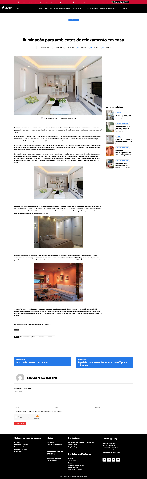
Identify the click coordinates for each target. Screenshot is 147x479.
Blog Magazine (66, 2)
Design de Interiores (20, 449)
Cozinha (119, 112)
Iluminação (73, 19)
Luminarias (50, 337)
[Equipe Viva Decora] (42, 118)
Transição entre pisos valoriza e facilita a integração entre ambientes (122, 129)
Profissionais (18, 451)
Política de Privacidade (54, 458)
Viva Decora (23, 2)
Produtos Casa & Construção (111, 450)
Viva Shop (55, 2)
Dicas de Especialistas (123, 123)
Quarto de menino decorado (32, 362)
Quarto (119, 136)
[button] (130, 8)
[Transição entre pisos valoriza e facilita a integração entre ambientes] (110, 127)
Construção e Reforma (21, 444)
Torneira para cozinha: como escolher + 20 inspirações (123, 117)
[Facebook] (104, 460)
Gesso (34, 337)
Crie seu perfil (72, 444)
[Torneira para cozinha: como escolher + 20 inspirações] (110, 115)
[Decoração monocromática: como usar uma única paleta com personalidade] (110, 151)
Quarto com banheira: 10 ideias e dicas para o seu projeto (123, 141)
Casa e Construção (80, 2)
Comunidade (34, 2)
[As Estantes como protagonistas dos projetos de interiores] (110, 163)
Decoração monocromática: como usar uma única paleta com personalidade (123, 153)
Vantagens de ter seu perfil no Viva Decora (81, 442)
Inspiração (45, 2)
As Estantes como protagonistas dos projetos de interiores (122, 165)
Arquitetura (17, 442)
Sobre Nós (50, 442)
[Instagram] (109, 460)
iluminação (41, 337)
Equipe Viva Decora (50, 118)
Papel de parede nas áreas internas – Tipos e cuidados (102, 364)
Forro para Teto (25, 337)
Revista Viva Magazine (109, 443)
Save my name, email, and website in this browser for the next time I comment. (39, 411)
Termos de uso (51, 460)
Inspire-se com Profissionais (111, 452)
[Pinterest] (113, 460)
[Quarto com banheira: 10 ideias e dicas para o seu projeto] (110, 139)
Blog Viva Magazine (74, 447)
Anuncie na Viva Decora (54, 444)
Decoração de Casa (20, 447)
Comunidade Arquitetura (110, 448)
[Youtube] (118, 460)
